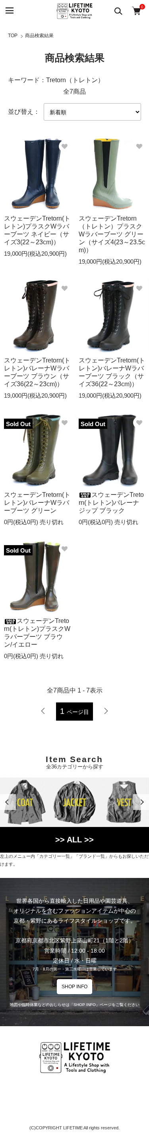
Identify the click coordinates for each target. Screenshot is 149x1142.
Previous (8, 802)
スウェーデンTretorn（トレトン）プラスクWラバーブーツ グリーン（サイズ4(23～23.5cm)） (112, 234)
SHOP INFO (74, 986)
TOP (12, 35)
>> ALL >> (74, 839)
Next (141, 802)
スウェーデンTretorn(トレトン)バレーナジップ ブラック (111, 502)
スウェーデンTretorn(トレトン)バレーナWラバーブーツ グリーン (37, 502)
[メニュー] (9, 11)
